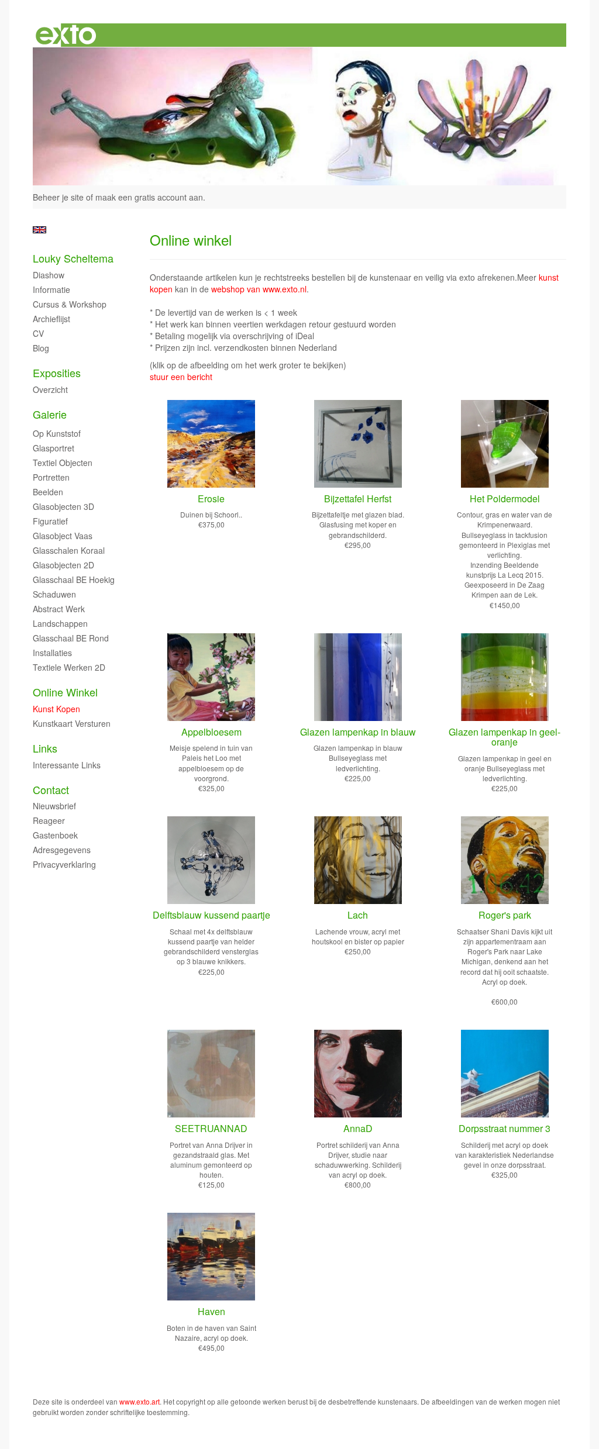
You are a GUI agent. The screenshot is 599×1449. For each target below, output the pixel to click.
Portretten (51, 477)
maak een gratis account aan (149, 197)
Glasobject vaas (62, 535)
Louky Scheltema (73, 258)
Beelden (48, 492)
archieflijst (51, 319)
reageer (49, 820)
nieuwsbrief (54, 806)
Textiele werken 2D (69, 667)
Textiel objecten (62, 462)
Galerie (50, 414)
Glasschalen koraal (69, 550)
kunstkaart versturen (72, 723)
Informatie (51, 289)
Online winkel (65, 692)
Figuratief (50, 521)
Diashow (48, 275)
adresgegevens (62, 849)
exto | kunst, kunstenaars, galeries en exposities (66, 35)
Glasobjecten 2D (63, 565)
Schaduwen (54, 594)
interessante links (67, 765)
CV (38, 333)
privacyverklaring (64, 864)
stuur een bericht (181, 376)
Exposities (57, 372)
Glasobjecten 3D (63, 506)
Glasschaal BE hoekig (74, 579)
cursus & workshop (69, 304)
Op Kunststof (57, 433)
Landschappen (60, 623)
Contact (51, 789)
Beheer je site (58, 197)
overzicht (50, 389)
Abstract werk (59, 609)
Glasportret (53, 448)
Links (45, 748)
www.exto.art (139, 1401)
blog (41, 348)
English (39, 229)
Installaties (52, 652)
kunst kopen (56, 709)
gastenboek (55, 835)
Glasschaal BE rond (71, 638)
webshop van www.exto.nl (259, 289)
